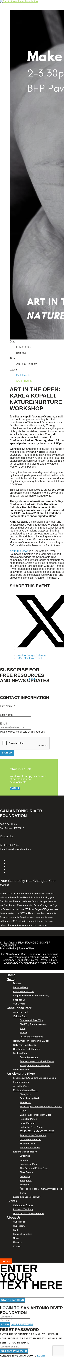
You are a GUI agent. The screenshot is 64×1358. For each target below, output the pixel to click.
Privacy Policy (8, 948)
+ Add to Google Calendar (31, 655)
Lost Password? (22, 1324)
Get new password (14, 1351)
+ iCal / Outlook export (29, 658)
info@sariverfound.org (19, 849)
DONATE (6, 1261)
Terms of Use (26, 948)
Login (5, 1324)
